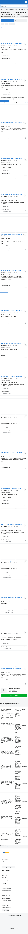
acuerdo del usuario (13, 104)
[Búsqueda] (26, 6)
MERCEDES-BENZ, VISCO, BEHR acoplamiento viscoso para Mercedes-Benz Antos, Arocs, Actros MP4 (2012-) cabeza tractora (7, 801)
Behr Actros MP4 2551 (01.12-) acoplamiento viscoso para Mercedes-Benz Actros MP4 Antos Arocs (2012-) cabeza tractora (7, 716)
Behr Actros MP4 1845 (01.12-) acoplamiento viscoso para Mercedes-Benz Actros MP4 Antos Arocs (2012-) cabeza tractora (7, 784)
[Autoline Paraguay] (8, 2)
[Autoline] (1, 9)
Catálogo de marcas (6, 895)
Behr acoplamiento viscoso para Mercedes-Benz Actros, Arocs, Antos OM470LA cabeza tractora (7, 753)
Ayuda (3, 861)
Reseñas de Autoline (6, 892)
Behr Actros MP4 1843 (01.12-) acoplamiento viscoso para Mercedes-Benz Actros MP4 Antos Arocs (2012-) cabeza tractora (7, 766)
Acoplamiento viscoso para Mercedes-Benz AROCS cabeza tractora (6, 709)
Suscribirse (4, 100)
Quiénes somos (5, 859)
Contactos (4, 863)
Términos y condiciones (7, 886)
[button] (26, 2)
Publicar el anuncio (14, 695)
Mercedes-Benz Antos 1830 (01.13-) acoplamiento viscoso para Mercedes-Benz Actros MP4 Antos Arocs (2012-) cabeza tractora (7, 726)
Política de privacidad (6, 888)
